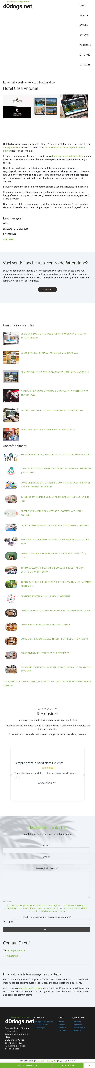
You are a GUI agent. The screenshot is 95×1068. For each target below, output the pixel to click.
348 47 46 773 (41, 1025)
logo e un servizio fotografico (67, 156)
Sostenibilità (78, 1027)
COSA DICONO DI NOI (26, 1065)
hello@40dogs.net (16, 950)
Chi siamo (85, 54)
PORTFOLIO (68, 1065)
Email (46, 856)
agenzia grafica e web (30, 988)
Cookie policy (52, 1061)
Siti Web (84, 35)
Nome (46, 845)
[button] (17, 106)
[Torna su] (89, 1065)
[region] (47, 775)
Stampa (84, 25)
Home (83, 5)
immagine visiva (11, 147)
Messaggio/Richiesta (46, 868)
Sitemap (76, 1030)
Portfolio (85, 45)
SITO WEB (8, 239)
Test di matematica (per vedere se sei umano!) (46, 917)
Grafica (84, 15)
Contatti (85, 64)
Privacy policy (40, 1061)
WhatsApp (12, 955)
